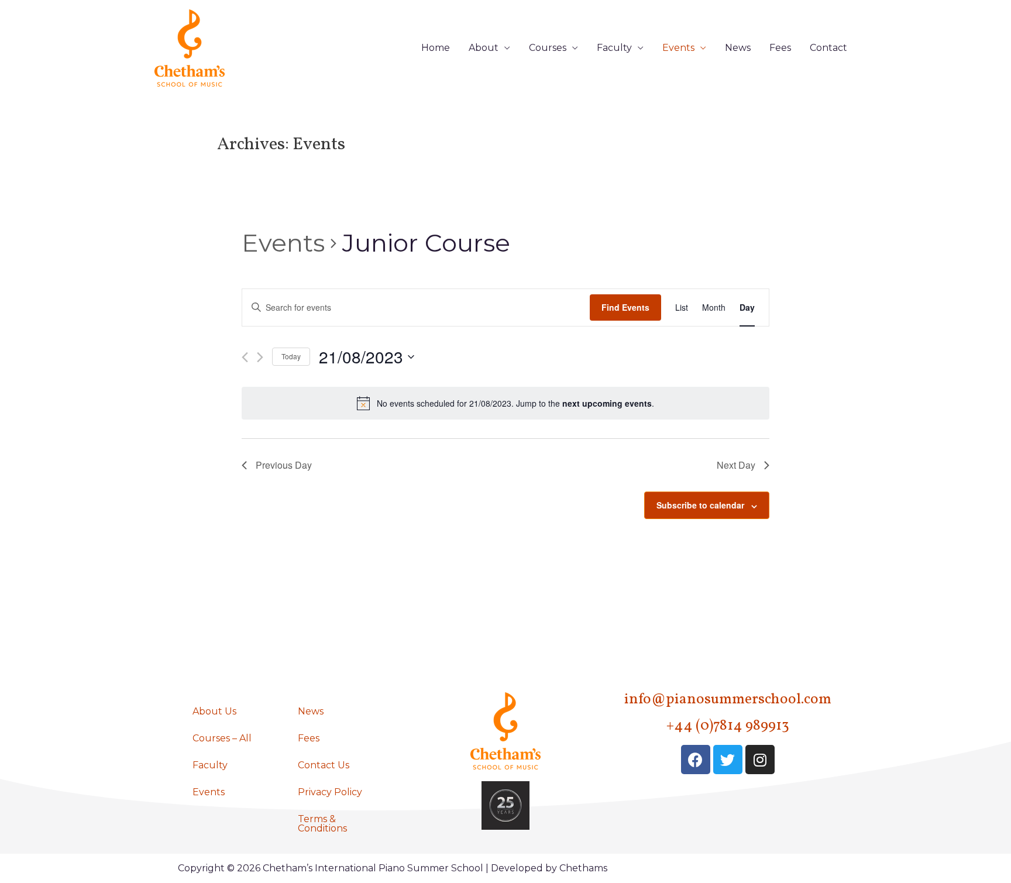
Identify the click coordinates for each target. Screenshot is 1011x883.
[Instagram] (760, 759)
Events (678, 47)
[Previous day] (245, 357)
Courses (547, 47)
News (738, 47)
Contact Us (323, 765)
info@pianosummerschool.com (727, 699)
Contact (828, 47)
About (483, 47)
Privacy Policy (330, 792)
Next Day (736, 465)
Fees (780, 47)
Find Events (625, 307)
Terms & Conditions (322, 823)
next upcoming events (607, 403)
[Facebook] (695, 759)
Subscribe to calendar (700, 505)
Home (435, 47)
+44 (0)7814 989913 (727, 726)
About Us (214, 711)
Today (291, 356)
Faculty (614, 47)
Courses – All (222, 738)
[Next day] (260, 357)
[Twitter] (727, 759)
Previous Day (284, 465)
